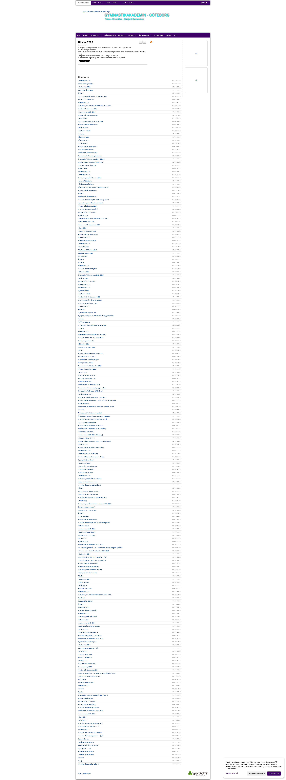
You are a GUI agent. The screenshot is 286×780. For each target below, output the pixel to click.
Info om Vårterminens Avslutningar (89, 676)
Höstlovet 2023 (83, 215)
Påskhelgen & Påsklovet (86, 184)
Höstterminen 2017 (84, 729)
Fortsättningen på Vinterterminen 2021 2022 (92, 334)
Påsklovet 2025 (83, 128)
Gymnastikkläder (83, 291)
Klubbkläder (82, 679)
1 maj (80, 761)
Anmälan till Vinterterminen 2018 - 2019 (90, 638)
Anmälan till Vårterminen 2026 (87, 109)
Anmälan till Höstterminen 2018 (88, 670)
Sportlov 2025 (82, 143)
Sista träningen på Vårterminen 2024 (89, 178)
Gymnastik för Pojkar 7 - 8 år (87, 312)
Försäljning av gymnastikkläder (88, 632)
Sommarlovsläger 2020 (85, 472)
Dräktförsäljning (83, 582)
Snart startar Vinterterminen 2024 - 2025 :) (91, 159)
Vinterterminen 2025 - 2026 (86, 112)
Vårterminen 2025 (83, 137)
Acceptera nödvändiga (257, 773)
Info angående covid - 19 (86, 438)
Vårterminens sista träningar (87, 240)
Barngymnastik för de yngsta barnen (90, 156)
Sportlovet (81, 598)
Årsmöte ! (81, 604)
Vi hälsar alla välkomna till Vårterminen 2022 (92, 325)
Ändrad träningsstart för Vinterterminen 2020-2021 (94, 416)
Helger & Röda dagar (85, 181)
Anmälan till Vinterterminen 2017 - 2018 (90, 711)
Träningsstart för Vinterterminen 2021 (90, 413)
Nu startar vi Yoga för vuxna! (87, 165)
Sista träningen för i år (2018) (87, 617)
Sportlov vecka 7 (83, 516)
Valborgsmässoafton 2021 (87, 378)
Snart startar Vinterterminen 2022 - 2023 (90, 275)
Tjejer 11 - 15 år (127, 3)
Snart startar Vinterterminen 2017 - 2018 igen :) (93, 695)
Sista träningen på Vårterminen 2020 (89, 479)
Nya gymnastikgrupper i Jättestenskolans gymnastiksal (96, 316)
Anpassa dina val (232, 773)
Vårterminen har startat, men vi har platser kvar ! (93, 187)
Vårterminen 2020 (83, 526)
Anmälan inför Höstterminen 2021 (89, 385)
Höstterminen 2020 (84, 450)
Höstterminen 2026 (84, 81)
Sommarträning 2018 (85, 654)
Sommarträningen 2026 (85, 84)
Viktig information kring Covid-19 (88, 491)
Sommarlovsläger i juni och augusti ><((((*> (92, 560)
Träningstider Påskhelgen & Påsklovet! (90, 391)
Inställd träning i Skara (85, 394)
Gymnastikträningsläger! (86, 460)
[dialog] (253, 768)
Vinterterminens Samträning (87, 510)
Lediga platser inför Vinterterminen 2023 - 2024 (93, 218)
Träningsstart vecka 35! (85, 363)
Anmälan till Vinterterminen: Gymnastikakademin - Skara (96, 407)
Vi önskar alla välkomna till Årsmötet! (90, 733)
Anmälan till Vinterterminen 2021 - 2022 (90, 353)
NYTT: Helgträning (84, 322)
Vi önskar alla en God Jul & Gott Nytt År (90, 338)
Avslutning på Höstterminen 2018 (89, 626)
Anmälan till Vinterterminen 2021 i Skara (90, 425)
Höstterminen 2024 (84, 171)
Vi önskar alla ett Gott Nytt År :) (88, 209)
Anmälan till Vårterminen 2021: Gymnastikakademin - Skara (97, 400)
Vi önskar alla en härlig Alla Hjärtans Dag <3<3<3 (93, 200)
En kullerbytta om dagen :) (86, 507)
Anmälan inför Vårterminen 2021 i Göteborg (92, 428)
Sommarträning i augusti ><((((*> (88, 648)
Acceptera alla (274, 773)
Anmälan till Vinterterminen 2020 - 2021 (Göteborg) (94, 441)
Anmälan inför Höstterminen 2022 (89, 297)
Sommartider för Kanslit (86, 469)
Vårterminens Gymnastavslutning (88, 566)
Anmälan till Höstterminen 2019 (88, 563)
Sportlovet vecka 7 (84, 403)
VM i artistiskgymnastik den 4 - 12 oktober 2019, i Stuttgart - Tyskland (100, 548)
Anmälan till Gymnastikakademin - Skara (91, 447)
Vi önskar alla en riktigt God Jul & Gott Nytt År (92, 419)
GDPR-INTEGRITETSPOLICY (86, 664)
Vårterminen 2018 (83, 686)
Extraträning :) (82, 538)
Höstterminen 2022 (84, 284)
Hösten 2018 (82, 651)
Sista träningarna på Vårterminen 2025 (90, 121)
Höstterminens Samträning (86, 532)
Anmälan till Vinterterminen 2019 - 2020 (90, 544)
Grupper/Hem (84, 3)
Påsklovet (81, 309)
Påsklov (80, 488)
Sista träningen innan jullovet (87, 422)
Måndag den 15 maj (84, 748)
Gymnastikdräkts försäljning (87, 642)
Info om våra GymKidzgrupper (88, 466)
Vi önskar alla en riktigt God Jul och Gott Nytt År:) (94, 523)
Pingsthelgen (82, 372)
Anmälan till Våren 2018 (85, 698)
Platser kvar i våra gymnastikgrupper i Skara (92, 388)
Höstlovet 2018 (83, 629)
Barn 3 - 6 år (97, 3)
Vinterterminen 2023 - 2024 (86, 212)
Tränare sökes (82, 256)
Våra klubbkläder (83, 247)
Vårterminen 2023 (83, 265)
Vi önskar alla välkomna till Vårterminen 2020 (92, 497)
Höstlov (80, 350)
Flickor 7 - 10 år (111, 3)
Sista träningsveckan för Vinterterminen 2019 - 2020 (94, 504)
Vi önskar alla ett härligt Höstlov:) (88, 707)
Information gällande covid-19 (88, 494)
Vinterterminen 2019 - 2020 (86, 529)
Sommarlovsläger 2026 (85, 90)
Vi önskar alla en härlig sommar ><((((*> (90, 736)
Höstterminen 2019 (84, 554)
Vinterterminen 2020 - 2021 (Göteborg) (90, 435)
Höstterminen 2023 (84, 237)
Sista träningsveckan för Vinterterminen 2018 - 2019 (94, 595)
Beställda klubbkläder (85, 657)
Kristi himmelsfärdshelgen (86, 375)
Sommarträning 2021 (85, 381)
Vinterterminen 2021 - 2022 (86, 347)
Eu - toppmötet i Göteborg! (86, 704)
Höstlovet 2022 (83, 278)
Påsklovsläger (82, 585)
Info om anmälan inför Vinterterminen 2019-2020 (93, 551)
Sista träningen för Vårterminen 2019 (90, 570)
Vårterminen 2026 (83, 102)
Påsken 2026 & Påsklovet (86, 99)
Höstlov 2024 (82, 168)
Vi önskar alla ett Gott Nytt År (87, 269)
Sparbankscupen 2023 (85, 253)
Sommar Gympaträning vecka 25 (88, 726)
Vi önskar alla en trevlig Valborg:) (88, 764)
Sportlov (81, 262)
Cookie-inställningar (84, 774)
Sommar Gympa (83, 739)
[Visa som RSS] (151, 42)
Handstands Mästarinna (86, 742)
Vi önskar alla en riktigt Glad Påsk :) (89, 485)
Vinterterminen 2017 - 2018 (86, 701)
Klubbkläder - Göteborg (85, 432)
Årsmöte (81, 93)
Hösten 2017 (82, 717)
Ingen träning (82, 118)
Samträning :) (82, 501)
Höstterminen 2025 (84, 131)
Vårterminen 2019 (83, 591)
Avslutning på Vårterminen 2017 (88, 745)
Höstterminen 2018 (84, 645)
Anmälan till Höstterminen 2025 (88, 115)
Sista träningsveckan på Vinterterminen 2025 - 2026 (94, 106)
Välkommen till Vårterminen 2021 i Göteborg (92, 397)
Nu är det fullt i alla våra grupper (88, 359)
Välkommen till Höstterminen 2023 (89, 225)
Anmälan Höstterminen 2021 (87, 369)
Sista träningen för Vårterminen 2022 (90, 300)
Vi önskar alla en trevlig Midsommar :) (90, 723)
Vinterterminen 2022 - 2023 (86, 281)
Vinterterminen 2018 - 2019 (86, 623)
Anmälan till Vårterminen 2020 (87, 519)
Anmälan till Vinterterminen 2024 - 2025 (90, 162)
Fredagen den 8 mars (85, 588)
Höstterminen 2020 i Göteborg (88, 454)
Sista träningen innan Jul (86, 149)
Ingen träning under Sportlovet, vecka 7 (90, 203)
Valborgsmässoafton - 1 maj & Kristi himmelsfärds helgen (97, 673)
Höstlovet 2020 (83, 444)
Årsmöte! (81, 134)
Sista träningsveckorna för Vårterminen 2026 (92, 96)
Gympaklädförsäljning (85, 601)
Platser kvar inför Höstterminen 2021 (89, 366)
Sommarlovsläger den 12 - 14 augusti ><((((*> (92, 557)
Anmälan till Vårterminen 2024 (87, 190)
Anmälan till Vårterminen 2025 (87, 146)
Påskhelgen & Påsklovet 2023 (87, 250)
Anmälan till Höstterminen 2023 (88, 234)
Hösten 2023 (85, 42)
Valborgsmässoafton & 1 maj (87, 303)
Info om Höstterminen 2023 (87, 231)
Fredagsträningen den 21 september (90, 635)
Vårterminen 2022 (83, 331)
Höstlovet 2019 (83, 541)
